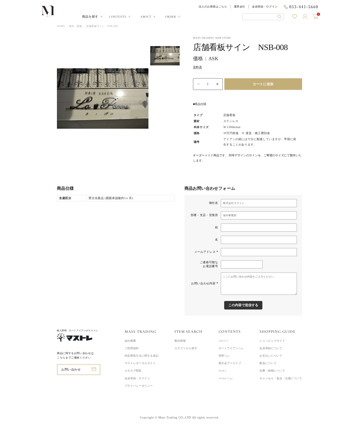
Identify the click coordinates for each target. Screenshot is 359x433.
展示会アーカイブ (230, 363)
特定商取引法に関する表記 (142, 355)
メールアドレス (206, 251)
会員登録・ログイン (265, 6)
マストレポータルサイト (140, 363)
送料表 (197, 67)
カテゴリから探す (186, 348)
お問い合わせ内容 (204, 283)
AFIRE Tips (226, 378)
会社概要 (130, 340)
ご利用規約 (132, 348)
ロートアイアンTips (231, 348)
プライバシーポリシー (139, 386)
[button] (263, 16)
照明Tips (224, 355)
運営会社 (239, 6)
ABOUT (223, 340)
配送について (268, 363)
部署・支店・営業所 (204, 215)
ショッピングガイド (272, 340)
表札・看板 (75, 26)
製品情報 (180, 340)
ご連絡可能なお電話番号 (209, 264)
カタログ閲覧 (133, 370)
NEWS (222, 370)
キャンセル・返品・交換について (280, 378)
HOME (61, 26)
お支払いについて (270, 355)
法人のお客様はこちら (213, 6)
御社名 (213, 202)
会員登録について (270, 348)
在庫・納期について (272, 370)
